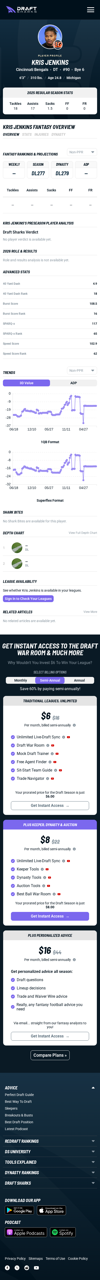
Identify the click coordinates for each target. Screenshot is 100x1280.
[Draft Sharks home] (21, 9)
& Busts (27, 1115)
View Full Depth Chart (83, 533)
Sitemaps (36, 1258)
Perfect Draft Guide (19, 1095)
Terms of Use (55, 1258)
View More (90, 612)
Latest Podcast (16, 1129)
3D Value (26, 383)
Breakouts (12, 1115)
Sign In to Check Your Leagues (28, 599)
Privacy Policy (15, 1258)
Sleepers (11, 1108)
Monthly (20, 680)
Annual (79, 680)
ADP (73, 383)
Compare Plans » (50, 1055)
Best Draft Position (19, 1122)
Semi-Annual (50, 680)
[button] (68, 737)
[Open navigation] (90, 9)
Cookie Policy (78, 1258)
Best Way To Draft (18, 1102)
